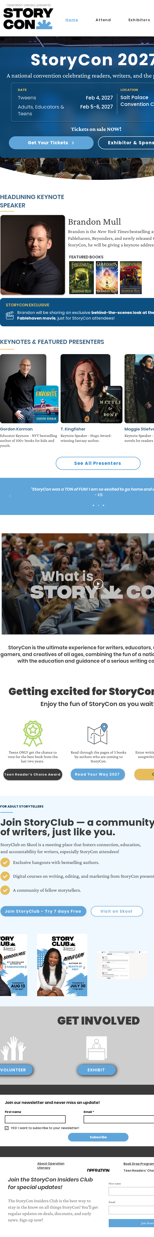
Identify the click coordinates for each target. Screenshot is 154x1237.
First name (115, 1183)
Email (112, 1202)
